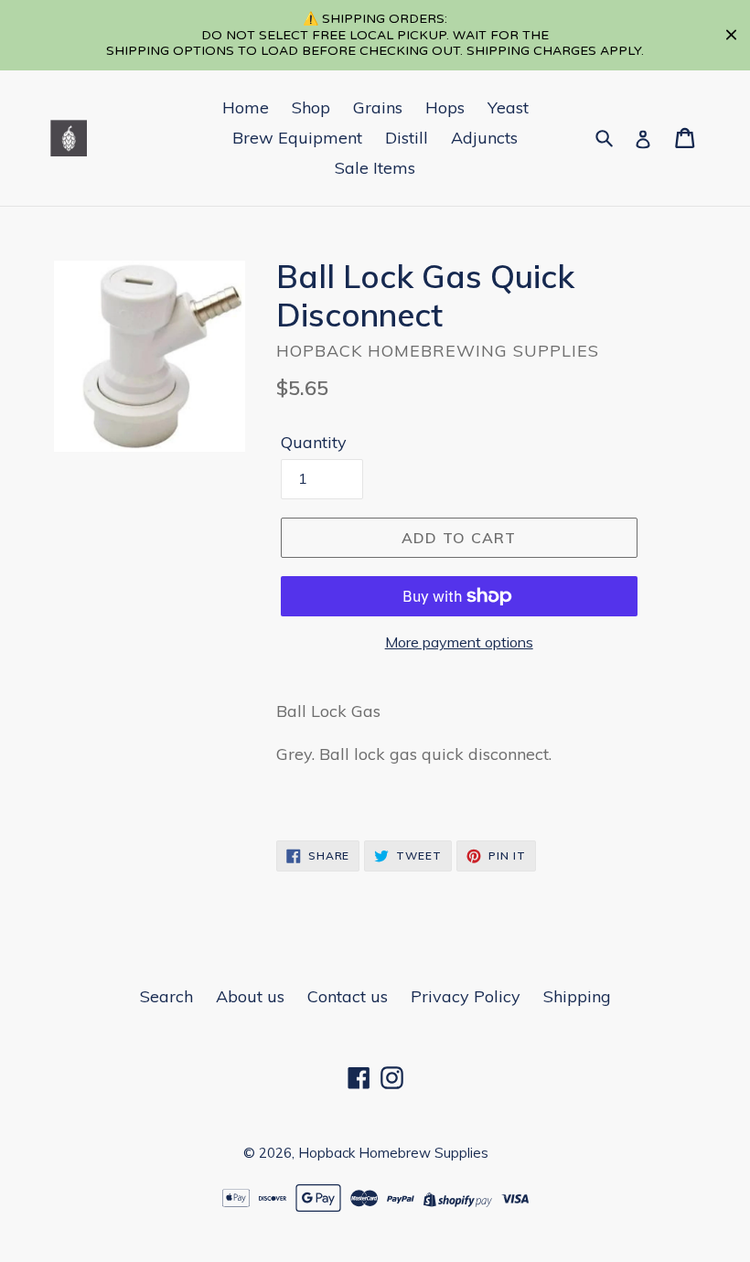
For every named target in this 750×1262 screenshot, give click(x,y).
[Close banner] (731, 35)
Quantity (314, 442)
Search (166, 996)
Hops (445, 107)
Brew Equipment (297, 137)
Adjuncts (484, 137)
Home (245, 107)
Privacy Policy (465, 996)
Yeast (508, 107)
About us (250, 996)
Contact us (347, 996)
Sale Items (375, 167)
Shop (311, 107)
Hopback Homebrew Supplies (393, 1152)
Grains (377, 107)
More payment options (459, 642)
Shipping (577, 996)
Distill (406, 137)
